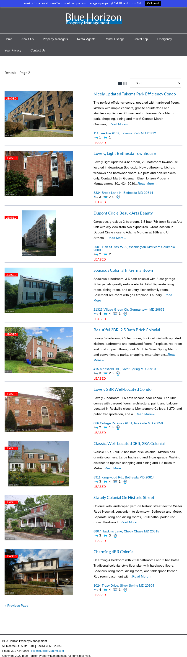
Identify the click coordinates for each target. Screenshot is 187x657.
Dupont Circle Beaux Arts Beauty (123, 212)
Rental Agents (86, 39)
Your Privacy (13, 50)
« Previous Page (16, 605)
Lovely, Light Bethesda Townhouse (125, 153)
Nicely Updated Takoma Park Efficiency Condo (135, 93)
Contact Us (38, 50)
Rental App (140, 39)
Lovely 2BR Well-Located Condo (122, 389)
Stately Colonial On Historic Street (124, 497)
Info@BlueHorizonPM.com (47, 650)
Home (8, 39)
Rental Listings (114, 39)
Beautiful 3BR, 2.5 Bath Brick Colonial (127, 329)
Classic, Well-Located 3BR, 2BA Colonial (129, 443)
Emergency (164, 39)
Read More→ (119, 124)
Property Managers (55, 39)
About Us (27, 39)
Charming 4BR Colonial (114, 551)
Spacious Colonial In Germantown (123, 270)
